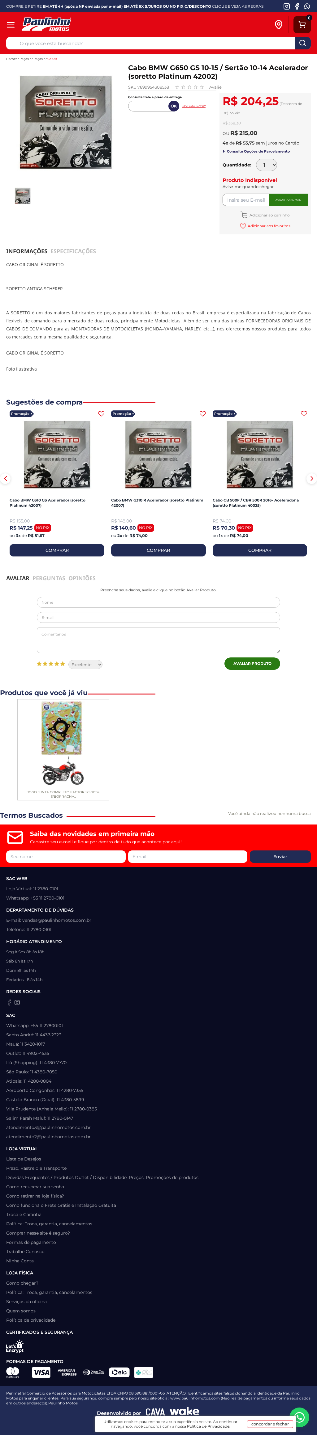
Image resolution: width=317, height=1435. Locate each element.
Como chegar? (22, 1283)
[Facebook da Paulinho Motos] (297, 6)
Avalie (215, 87)
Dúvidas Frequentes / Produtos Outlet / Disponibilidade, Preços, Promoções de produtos (102, 1177)
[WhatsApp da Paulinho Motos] (307, 6)
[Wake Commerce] (184, 1413)
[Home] (67, 24)
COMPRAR (57, 550)
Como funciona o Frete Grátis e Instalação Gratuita (61, 1205)
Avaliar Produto (252, 663)
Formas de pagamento (31, 1242)
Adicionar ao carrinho (269, 215)
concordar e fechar (270, 1423)
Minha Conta (20, 1261)
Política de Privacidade (208, 1426)
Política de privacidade (30, 1320)
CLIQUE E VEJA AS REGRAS (237, 6)
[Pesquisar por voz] (13, 44)
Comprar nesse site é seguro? (38, 1233)
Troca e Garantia (23, 1214)
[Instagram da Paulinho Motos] (286, 6)
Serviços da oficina (26, 1301)
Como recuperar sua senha (35, 1187)
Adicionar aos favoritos (269, 226)
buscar (303, 43)
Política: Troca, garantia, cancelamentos (49, 1224)
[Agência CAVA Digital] (155, 1413)
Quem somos (21, 1311)
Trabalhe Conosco (25, 1251)
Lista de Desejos (23, 1159)
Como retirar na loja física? (35, 1196)
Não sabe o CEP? (194, 106)
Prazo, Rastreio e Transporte (36, 1168)
